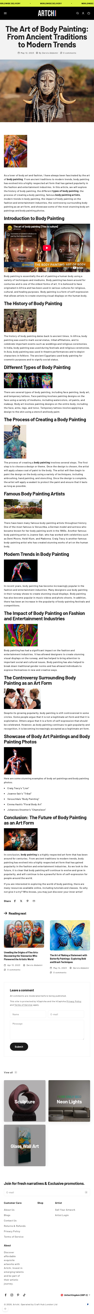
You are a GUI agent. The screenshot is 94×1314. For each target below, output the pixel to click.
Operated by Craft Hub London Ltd (39, 1304)
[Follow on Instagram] (11, 1295)
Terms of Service (23, 1004)
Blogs (7, 1215)
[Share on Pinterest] (27, 901)
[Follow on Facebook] (5, 1295)
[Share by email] (33, 901)
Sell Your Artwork (65, 1209)
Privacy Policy (73, 1001)
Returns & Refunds (15, 1225)
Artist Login (62, 1215)
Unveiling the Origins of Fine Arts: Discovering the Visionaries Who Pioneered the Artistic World (21, 956)
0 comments (69, 52)
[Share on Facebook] (14, 901)
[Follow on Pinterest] (18, 1295)
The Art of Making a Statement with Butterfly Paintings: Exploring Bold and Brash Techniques (68, 958)
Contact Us (10, 1220)
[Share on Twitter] (21, 901)
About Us (9, 1209)
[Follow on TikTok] (24, 1295)
